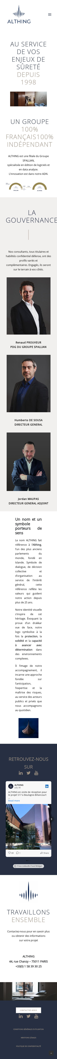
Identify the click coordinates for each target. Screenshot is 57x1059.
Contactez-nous (28, 1010)
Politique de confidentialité (28, 1046)
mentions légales (28, 1037)
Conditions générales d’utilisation (28, 1029)
